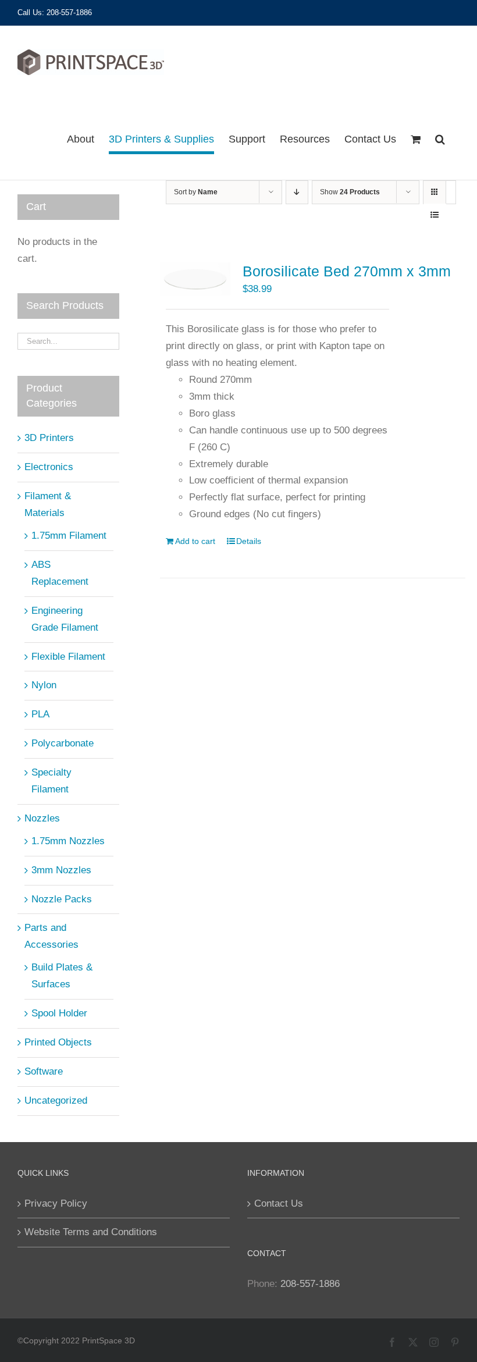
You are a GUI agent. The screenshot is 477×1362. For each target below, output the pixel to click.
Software (43, 1071)
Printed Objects (58, 1042)
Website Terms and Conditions (90, 1231)
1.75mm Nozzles (68, 841)
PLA (40, 714)
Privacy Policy (55, 1203)
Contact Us (278, 1203)
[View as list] (434, 215)
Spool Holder (59, 1013)
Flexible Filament (68, 656)
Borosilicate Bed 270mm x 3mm (347, 271)
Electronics (48, 466)
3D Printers (49, 437)
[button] (440, 139)
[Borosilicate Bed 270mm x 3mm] (195, 279)
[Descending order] (297, 192)
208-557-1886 (310, 1283)
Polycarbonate (62, 743)
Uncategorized (55, 1100)
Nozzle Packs (61, 899)
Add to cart (195, 541)
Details (248, 541)
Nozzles (42, 818)
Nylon (43, 685)
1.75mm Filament (68, 535)
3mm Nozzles (61, 870)
